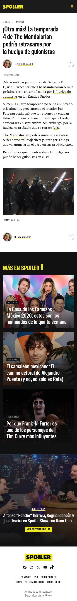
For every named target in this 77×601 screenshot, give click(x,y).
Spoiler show (38, 509)
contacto (26, 577)
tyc (36, 577)
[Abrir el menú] (72, 6)
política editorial (34, 581)
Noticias (20, 21)
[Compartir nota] (71, 64)
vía (56, 127)
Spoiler (6, 21)
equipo (18, 581)
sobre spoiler (48, 577)
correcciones (54, 581)
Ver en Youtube (37, 529)
